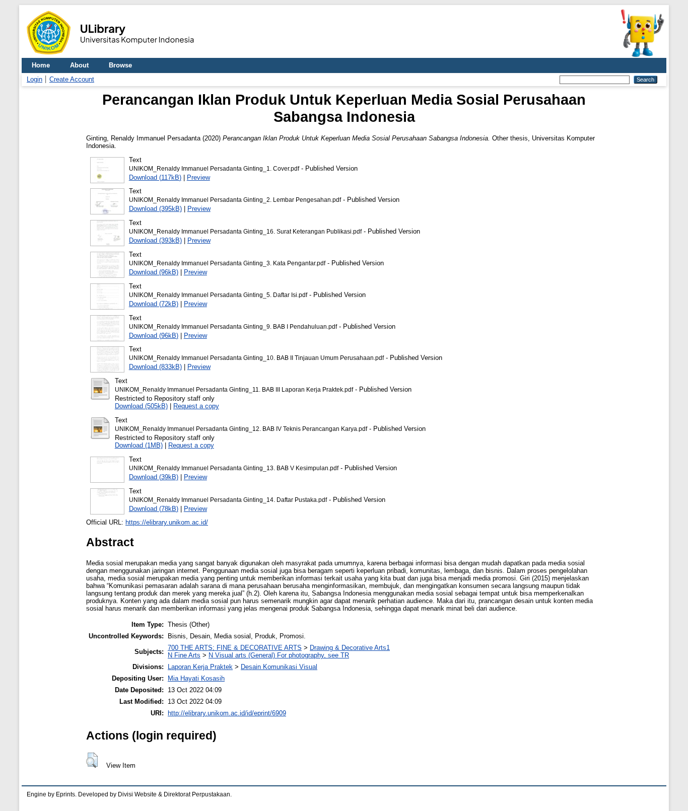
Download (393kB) (155, 240)
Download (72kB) (153, 304)
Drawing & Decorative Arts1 (350, 647)
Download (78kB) (153, 508)
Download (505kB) (141, 406)
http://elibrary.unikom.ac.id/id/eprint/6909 (227, 713)
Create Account (71, 79)
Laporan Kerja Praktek (200, 667)
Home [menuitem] (41, 65)
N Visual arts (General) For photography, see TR (279, 655)
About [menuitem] (79, 65)
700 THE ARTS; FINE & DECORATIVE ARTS (235, 647)
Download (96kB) (153, 272)
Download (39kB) (153, 477)
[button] (92, 760)
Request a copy (196, 406)
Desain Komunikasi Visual (279, 667)
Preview (198, 177)
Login (34, 79)
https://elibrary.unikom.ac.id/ (166, 522)
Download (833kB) (155, 367)
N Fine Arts (184, 655)
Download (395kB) (155, 208)
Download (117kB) (155, 177)
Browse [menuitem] (120, 65)
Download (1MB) (139, 445)
